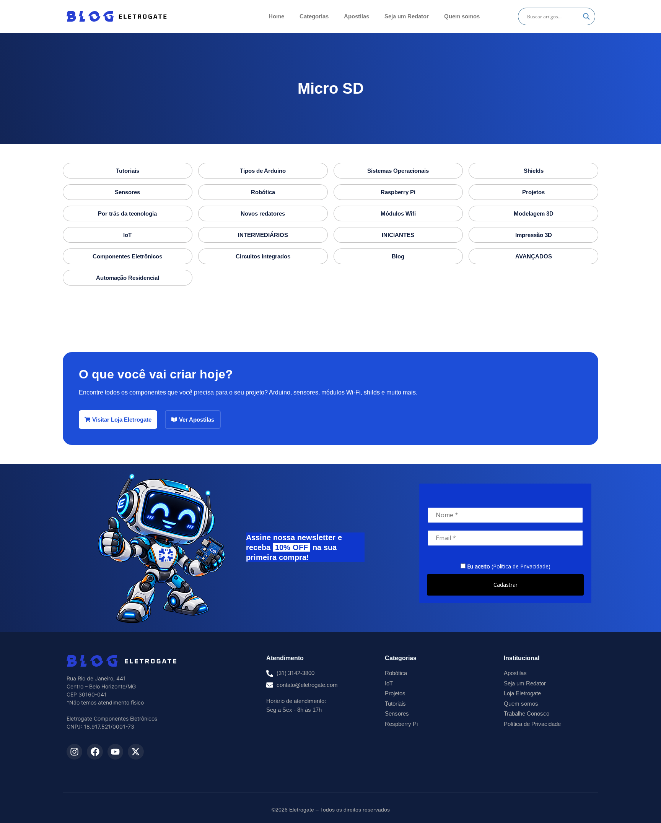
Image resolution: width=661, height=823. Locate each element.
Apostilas (356, 16)
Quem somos (462, 16)
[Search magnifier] (586, 16)
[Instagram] (74, 752)
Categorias (314, 16)
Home (276, 16)
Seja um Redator (406, 16)
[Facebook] (95, 752)
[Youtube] (115, 752)
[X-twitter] (135, 752)
